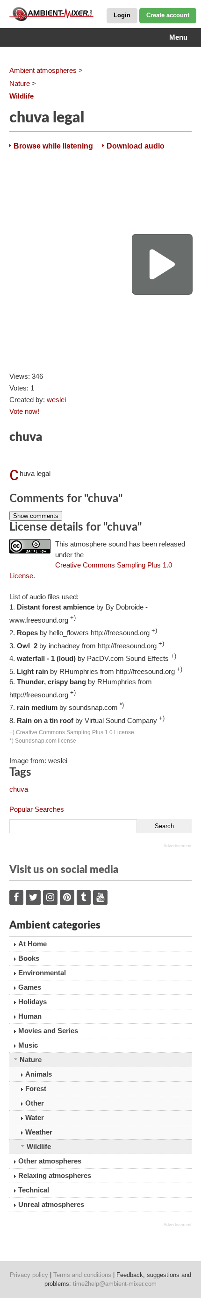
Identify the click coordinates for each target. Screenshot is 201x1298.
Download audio (136, 146)
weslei (56, 400)
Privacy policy (29, 1274)
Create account (167, 15)
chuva (18, 789)
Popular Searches (36, 809)
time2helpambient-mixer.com (115, 1283)
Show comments (35, 515)
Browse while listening (53, 146)
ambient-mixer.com (56, 14)
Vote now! (24, 411)
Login (122, 15)
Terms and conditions (82, 1274)
